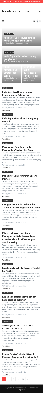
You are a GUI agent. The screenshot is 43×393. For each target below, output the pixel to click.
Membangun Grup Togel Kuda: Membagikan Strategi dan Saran (10, 68)
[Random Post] (34, 21)
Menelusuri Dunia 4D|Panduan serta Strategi (30, 71)
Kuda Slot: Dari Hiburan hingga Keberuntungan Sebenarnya (19, 39)
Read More (6, 110)
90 (23, 379)
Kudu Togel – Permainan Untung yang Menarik (20, 58)
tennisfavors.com (11, 11)
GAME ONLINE (9, 34)
